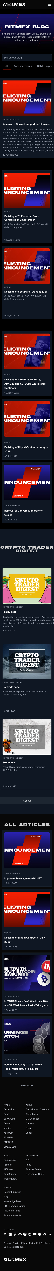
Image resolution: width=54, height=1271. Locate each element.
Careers (30, 1123)
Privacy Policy (28, 1243)
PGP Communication (15, 1206)
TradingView (10, 1178)
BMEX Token (32, 1118)
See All (27, 800)
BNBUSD (8, 1142)
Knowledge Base (12, 1201)
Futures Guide (33, 1169)
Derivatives (10, 1109)
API (28, 1160)
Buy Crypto (9, 1118)
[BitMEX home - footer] (15, 1259)
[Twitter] (5, 1234)
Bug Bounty (10, 1174)
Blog (28, 1128)
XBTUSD (8, 1132)
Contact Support (12, 1192)
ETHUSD (8, 1137)
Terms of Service (12, 1243)
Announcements (12, 1215)
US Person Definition (14, 1247)
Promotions (10, 1160)
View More (27, 1085)
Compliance (32, 1114)
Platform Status (12, 1210)
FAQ (6, 1196)
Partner (8, 1164)
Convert (8, 1123)
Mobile (7, 1128)
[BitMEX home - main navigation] (14, 4)
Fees (28, 1164)
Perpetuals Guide (35, 1174)
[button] (49, 4)
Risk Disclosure (43, 1243)
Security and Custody (37, 1109)
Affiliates (8, 1169)
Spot (6, 1114)
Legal (29, 1132)
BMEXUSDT (10, 1146)
